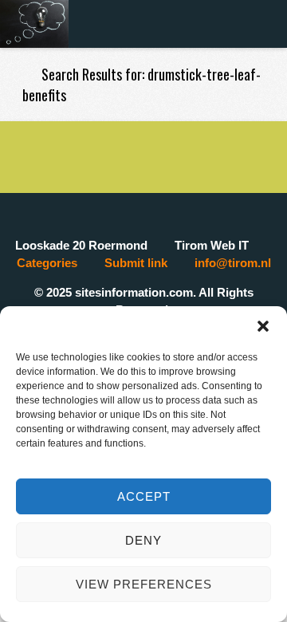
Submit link (135, 263)
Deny (143, 540)
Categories (47, 263)
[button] (263, 326)
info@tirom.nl (233, 263)
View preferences (144, 584)
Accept (144, 496)
